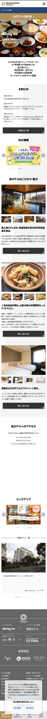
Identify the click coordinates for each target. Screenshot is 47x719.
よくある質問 (5, 673)
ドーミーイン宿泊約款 (33, 676)
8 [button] (35, 168)
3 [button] (15, 168)
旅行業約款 (5, 679)
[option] (23, 38)
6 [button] (27, 168)
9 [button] (39, 168)
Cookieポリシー (25, 695)
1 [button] (7, 168)
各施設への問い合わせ (33, 673)
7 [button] (31, 168)
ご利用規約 (5, 676)
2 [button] (11, 168)
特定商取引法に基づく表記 (34, 679)
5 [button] (23, 168)
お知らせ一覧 (23, 130)
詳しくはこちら (23, 251)
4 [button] (19, 168)
